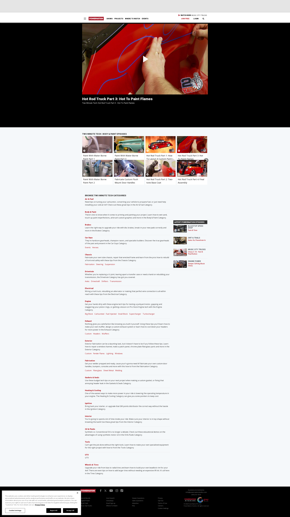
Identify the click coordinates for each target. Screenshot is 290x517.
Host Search (110, 498)
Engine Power (85, 501)
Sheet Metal (108, 370)
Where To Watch (132, 19)
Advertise (135, 503)
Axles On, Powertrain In (197, 240)
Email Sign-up (110, 503)
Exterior (88, 341)
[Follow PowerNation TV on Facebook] (100, 490)
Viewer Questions (138, 498)
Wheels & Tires (91, 465)
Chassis (88, 255)
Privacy (160, 498)
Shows (109, 19)
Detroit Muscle (85, 498)
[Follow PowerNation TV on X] (105, 491)
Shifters (105, 281)
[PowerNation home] (88, 493)
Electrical (89, 288)
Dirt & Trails (84, 503)
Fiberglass (97, 370)
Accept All (70, 510)
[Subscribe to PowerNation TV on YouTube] (111, 490)
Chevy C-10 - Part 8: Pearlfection (195, 253)
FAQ (133, 506)
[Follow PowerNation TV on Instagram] (116, 490)
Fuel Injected (111, 314)
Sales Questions (137, 501)
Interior (88, 416)
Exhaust (88, 321)
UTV (87, 455)
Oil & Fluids (90, 429)
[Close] (77, 492)
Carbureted (99, 314)
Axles (87, 281)
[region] (41, 502)
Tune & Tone (192, 230)
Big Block (89, 314)
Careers (160, 506)
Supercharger (135, 314)
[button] (85, 18)
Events (145, 19)
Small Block (123, 314)
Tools (87, 442)
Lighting (109, 353)
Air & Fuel (89, 199)
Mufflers (105, 333)
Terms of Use (162, 503)
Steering (99, 264)
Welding (118, 370)
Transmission (115, 281)
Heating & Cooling (93, 390)
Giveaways (110, 501)
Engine (88, 301)
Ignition (88, 403)
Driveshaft (95, 281)
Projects (118, 19)
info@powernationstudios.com (196, 492)
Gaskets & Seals (92, 377)
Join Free (185, 19)
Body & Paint (90, 212)
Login (195, 19)
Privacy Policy (40, 505)
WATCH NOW (193, 15)
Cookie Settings (15, 510)
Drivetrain (89, 271)
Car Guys (89, 238)
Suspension (110, 264)
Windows (119, 353)
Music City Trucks (86, 506)
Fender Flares (99, 353)
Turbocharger (149, 314)
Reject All (53, 510)
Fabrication (89, 264)
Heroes (95, 247)
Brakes (88, 225)
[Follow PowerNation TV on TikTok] (122, 490)
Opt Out (160, 501)
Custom (88, 333)
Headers (96, 333)
